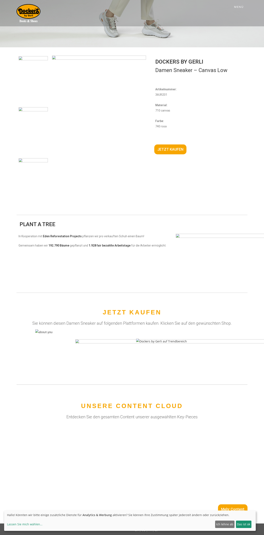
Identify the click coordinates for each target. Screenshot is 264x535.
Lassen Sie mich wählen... (24, 524)
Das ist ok (243, 524)
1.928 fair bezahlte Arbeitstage (110, 245)
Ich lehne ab (224, 524)
